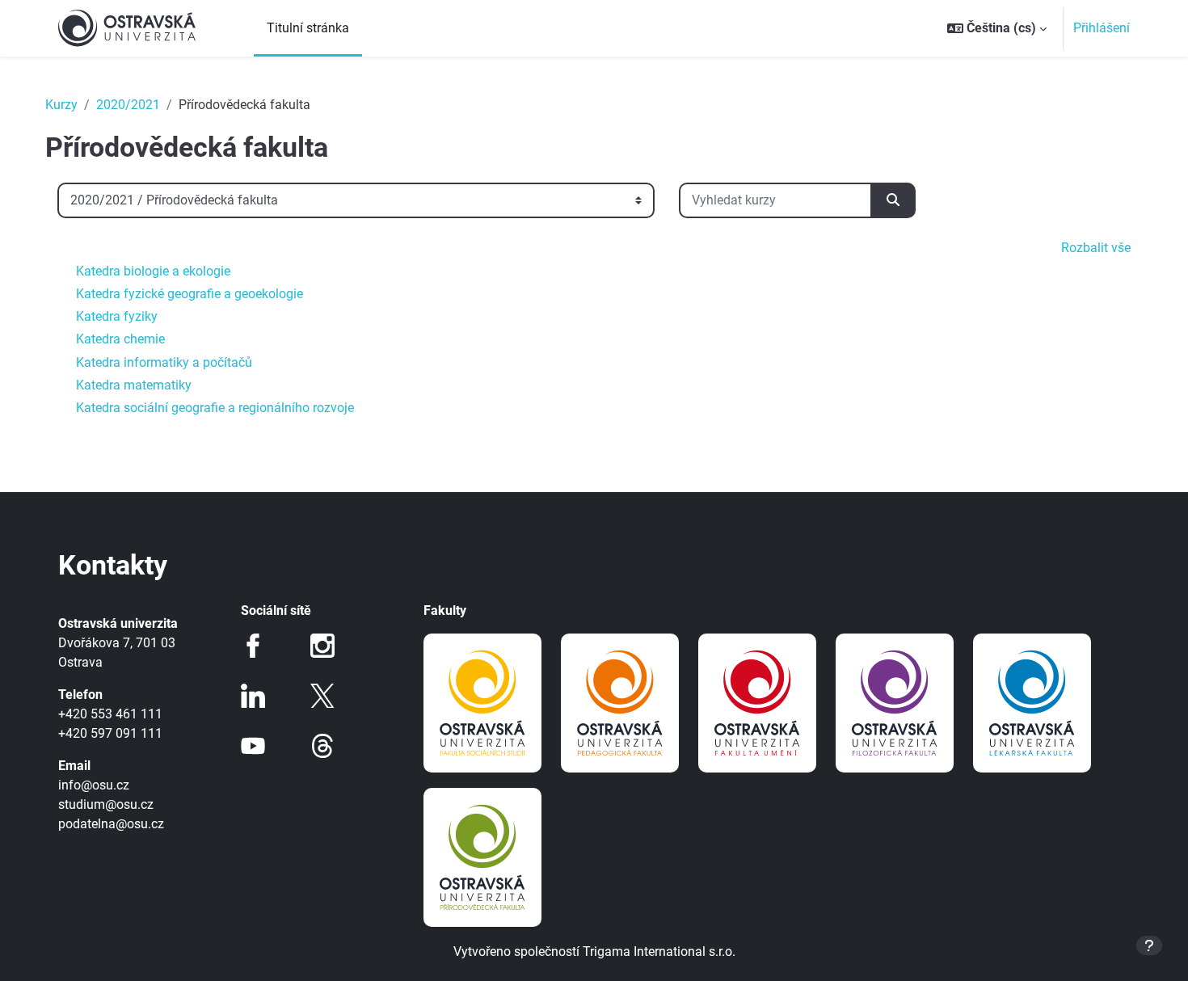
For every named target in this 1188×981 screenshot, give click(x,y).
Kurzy (61, 104)
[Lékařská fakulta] (1032, 703)
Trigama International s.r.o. (659, 951)
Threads (322, 746)
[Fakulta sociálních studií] (482, 703)
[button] (997, 28)
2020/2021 (128, 104)
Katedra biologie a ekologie (153, 271)
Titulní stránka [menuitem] (308, 28)
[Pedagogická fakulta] (620, 703)
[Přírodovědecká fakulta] (482, 857)
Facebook (253, 646)
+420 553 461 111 (110, 714)
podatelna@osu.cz (111, 824)
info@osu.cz (93, 785)
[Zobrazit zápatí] (1149, 945)
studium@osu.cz (106, 804)
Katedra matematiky (134, 385)
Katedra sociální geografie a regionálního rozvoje (215, 407)
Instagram (322, 646)
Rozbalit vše (1096, 247)
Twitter (322, 696)
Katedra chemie (120, 339)
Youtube (253, 746)
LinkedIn (253, 696)
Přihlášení (1101, 28)
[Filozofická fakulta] (895, 703)
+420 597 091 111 (110, 733)
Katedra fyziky (117, 316)
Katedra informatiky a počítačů (164, 362)
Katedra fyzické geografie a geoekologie (189, 293)
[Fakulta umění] (757, 703)
